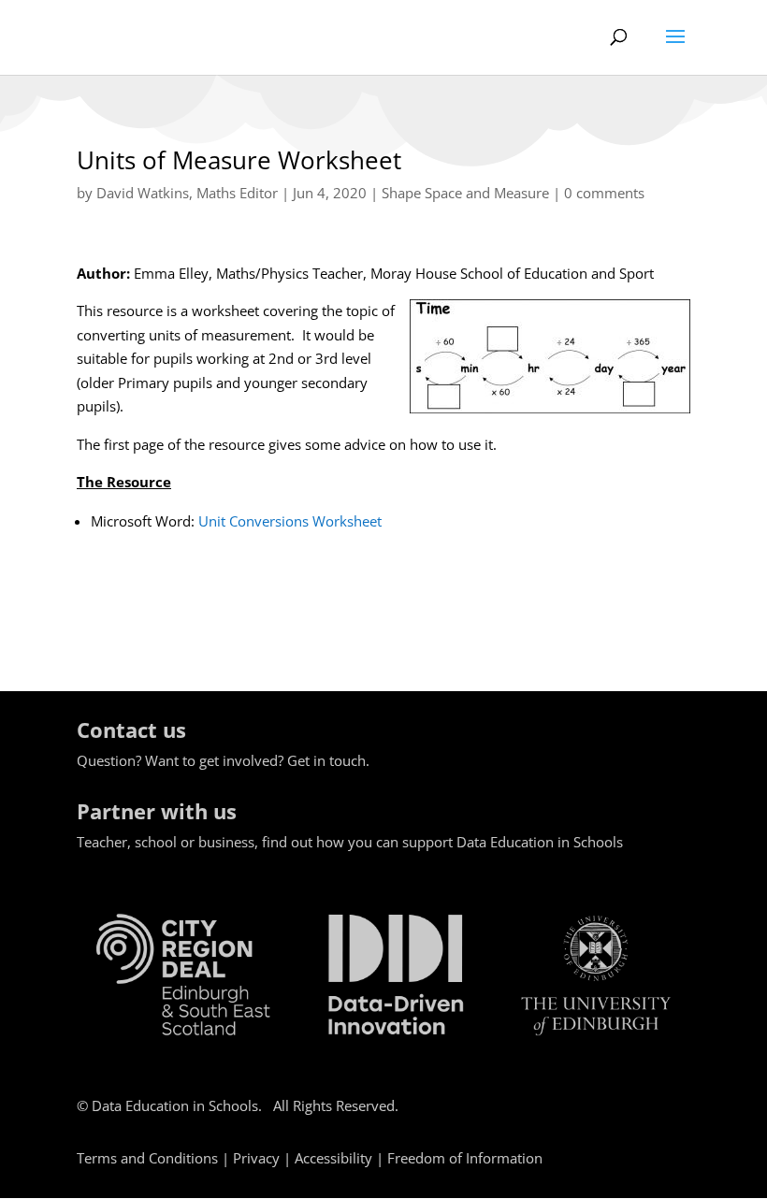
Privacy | (264, 1157)
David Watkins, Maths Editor (187, 192)
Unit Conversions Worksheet (290, 521)
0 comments (604, 192)
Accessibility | (341, 1157)
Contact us (131, 729)
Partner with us (157, 811)
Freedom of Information (465, 1157)
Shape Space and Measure (465, 192)
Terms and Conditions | (155, 1157)
